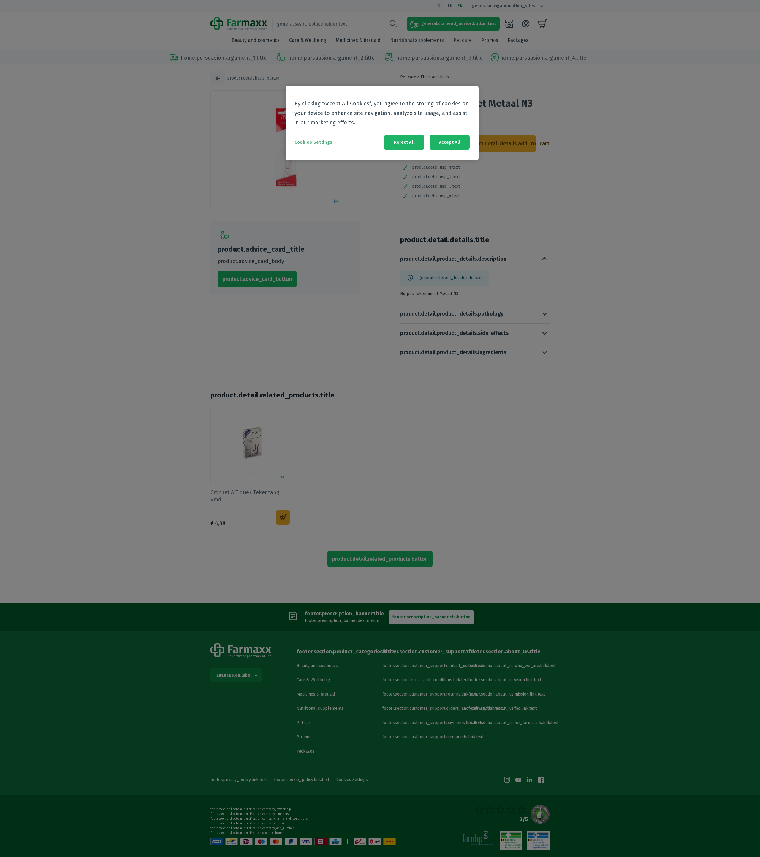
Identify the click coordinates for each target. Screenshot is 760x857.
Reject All (404, 142)
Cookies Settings (313, 142)
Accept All (449, 142)
